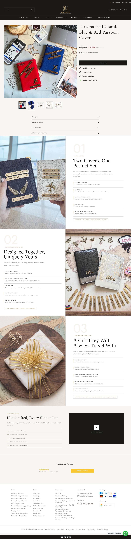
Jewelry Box (37, 498)
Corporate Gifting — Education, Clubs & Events (63, 514)
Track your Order (80, 529)
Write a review (82, 471)
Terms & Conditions (49, 529)
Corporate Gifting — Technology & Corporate (63, 510)
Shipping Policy (91, 529)
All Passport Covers (17, 493)
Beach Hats (36, 513)
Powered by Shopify (102, 529)
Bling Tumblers (38, 508)
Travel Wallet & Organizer (19, 513)
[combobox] (19, 9)
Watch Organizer (38, 516)
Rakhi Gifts (24, 18)
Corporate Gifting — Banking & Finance (65, 519)
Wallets (74, 18)
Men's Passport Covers (18, 498)
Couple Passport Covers (18, 501)
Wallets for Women (39, 506)
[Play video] (96, 427)
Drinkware (88, 18)
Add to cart (65, 537)
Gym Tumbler (37, 511)
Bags (48, 18)
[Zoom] (40, 61)
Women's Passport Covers (19, 496)
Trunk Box (36, 501)
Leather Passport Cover (18, 508)
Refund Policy (60, 529)
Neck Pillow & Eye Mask (19, 516)
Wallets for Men (38, 503)
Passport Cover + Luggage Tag (21, 506)
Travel (37, 18)
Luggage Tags (15, 511)
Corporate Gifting (105, 18)
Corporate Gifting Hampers (64, 498)
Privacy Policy (70, 529)
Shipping (81, 53)
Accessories (60, 18)
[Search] (32, 9)
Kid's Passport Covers (18, 503)
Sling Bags (36, 493)
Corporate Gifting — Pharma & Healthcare (65, 502)
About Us (58, 493)
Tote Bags (36, 496)
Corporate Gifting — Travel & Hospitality (64, 506)
